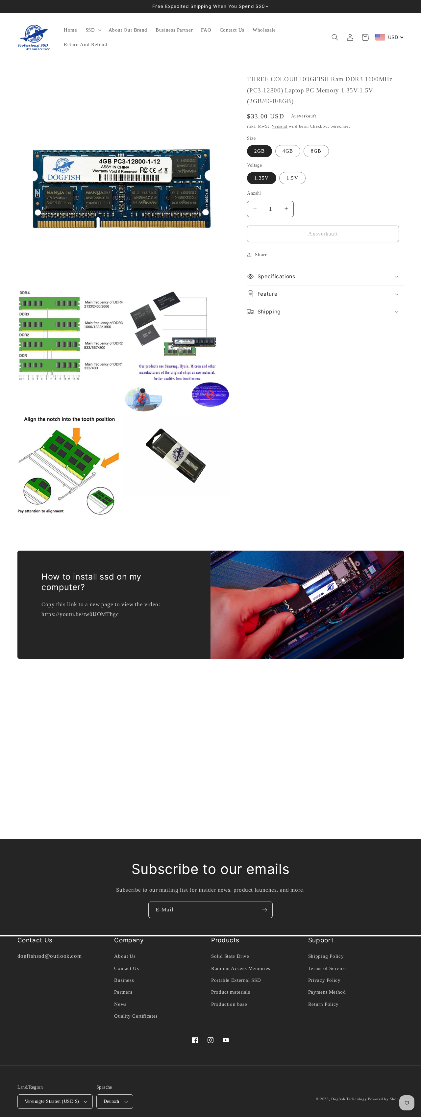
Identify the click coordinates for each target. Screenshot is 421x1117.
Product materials (230, 992)
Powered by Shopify (386, 1099)
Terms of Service (327, 968)
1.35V (261, 177)
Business (124, 980)
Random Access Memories (240, 968)
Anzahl (254, 192)
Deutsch (111, 1101)
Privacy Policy (324, 980)
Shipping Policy (326, 956)
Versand (279, 126)
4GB (288, 150)
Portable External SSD (236, 980)
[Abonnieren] (264, 910)
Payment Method (327, 992)
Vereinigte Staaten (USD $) (52, 1101)
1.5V (292, 177)
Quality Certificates (136, 1016)
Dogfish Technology (349, 1099)
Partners (123, 992)
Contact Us (126, 968)
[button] (92, 30)
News (120, 1004)
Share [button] (261, 254)
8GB (316, 150)
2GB (259, 150)
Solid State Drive (230, 956)
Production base (229, 1004)
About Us (125, 956)
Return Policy (323, 1004)
